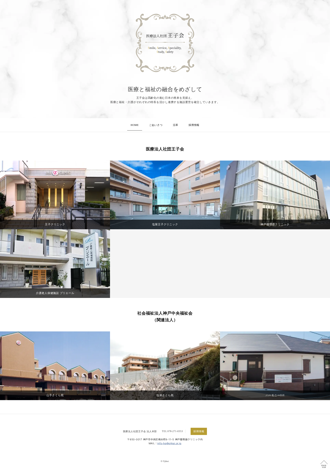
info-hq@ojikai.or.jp (169, 443)
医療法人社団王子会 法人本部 (140, 431)
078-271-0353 (175, 431)
